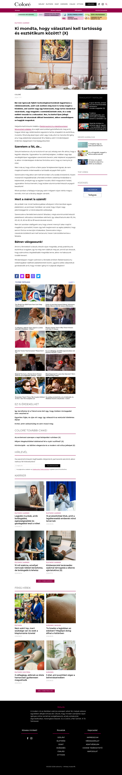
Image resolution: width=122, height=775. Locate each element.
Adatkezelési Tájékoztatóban (41, 469)
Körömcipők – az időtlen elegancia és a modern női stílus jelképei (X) (45, 445)
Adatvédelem (92, 744)
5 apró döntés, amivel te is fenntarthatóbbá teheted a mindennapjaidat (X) (97, 105)
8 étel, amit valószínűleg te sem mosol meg (34, 424)
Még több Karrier (45, 581)
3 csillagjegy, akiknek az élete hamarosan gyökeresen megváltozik (29, 677)
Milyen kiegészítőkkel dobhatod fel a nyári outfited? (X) (39, 441)
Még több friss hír (45, 691)
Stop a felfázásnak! (95, 14)
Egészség (64, 4)
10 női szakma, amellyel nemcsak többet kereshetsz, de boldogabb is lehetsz (29, 567)
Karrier (26, 23)
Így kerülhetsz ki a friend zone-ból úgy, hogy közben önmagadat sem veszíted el (43, 412)
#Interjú (17, 10)
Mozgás (58, 625)
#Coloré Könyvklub (101, 10)
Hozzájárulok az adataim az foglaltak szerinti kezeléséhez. (41, 469)
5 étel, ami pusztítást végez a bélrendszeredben (60, 676)
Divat (57, 4)
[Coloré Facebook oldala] (99, 4)
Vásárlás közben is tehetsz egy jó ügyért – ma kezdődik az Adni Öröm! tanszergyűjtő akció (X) (97, 127)
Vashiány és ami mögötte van (95, 18)
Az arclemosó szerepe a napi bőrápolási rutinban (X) (38, 437)
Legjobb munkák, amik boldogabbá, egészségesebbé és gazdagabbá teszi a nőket (27, 520)
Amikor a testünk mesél (72, 18)
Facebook (92, 190)
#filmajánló (78, 10)
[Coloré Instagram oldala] (102, 4)
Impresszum (92, 737)
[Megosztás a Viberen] (33, 276)
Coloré (18, 94)
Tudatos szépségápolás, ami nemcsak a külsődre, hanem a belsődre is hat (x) (97, 116)
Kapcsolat (92, 751)
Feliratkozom (52, 466)
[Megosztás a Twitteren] (38, 276)
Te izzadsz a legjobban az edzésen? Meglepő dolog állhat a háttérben (58, 630)
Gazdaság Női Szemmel (26, 14)
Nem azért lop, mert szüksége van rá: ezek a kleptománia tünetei (26, 630)
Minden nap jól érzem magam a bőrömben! (49, 14)
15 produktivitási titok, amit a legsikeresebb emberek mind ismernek (61, 518)
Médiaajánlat (92, 741)
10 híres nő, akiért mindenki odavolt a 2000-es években (95, 162)
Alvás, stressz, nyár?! (72, 14)
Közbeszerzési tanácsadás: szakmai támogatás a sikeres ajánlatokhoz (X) (60, 567)
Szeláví (41, 4)
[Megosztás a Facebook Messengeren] (22, 276)
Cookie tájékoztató (92, 748)
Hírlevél (90, 4)
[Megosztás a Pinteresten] (27, 276)
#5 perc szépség (56, 10)
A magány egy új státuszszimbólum (95, 145)
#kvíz (35, 10)
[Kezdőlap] (22, 4)
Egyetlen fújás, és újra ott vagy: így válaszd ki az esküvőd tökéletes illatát (44, 418)
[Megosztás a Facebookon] (17, 276)
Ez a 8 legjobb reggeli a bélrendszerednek (97, 153)
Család (72, 4)
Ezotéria (26, 672)
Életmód (49, 4)
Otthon (80, 4)
